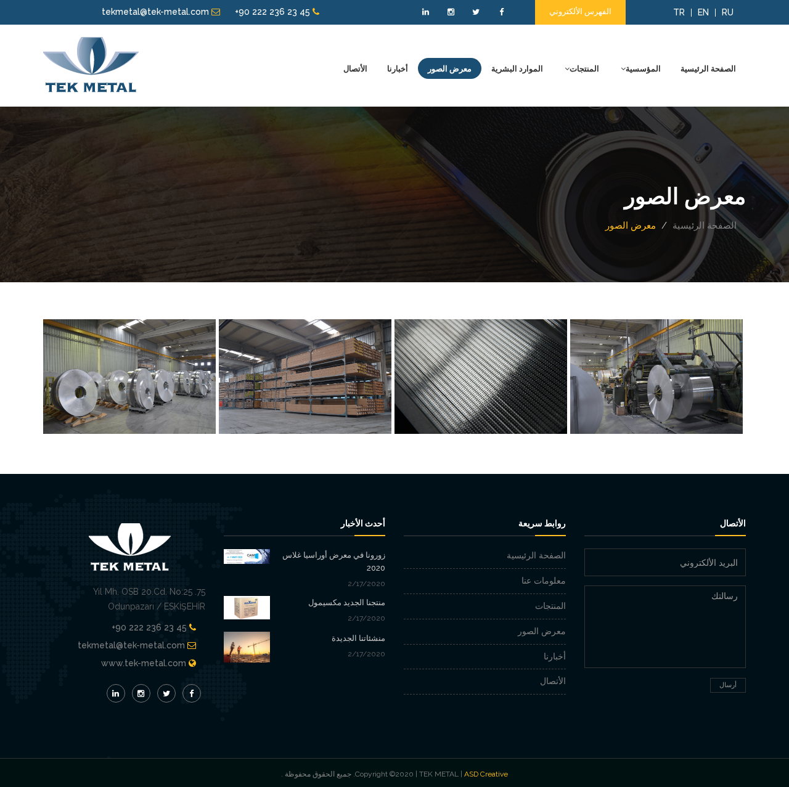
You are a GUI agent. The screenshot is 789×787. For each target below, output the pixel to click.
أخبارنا (397, 68)
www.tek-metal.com (143, 663)
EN (703, 12)
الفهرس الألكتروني (580, 11)
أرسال (728, 685)
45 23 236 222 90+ (274, 12)
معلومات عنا (543, 580)
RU (728, 12)
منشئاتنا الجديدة (358, 638)
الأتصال (355, 68)
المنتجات (584, 68)
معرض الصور (450, 68)
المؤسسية (643, 68)
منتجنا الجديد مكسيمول (346, 602)
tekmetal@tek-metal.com (156, 12)
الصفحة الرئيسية (708, 68)
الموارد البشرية (517, 68)
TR (679, 12)
